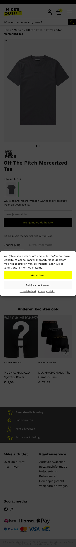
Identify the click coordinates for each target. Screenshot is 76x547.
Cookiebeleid (28, 291)
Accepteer (38, 275)
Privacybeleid (46, 291)
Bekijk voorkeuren (38, 285)
